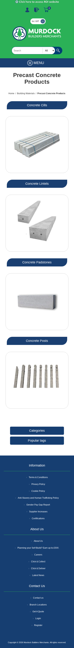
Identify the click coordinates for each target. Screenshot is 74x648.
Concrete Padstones (37, 262)
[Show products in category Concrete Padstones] (37, 301)
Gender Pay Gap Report (38, 504)
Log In (37, 10)
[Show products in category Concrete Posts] (37, 380)
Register (27, 10)
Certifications (38, 518)
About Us (38, 541)
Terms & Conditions (38, 477)
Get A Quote (38, 611)
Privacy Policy (38, 484)
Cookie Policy (38, 491)
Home (11, 93)
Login (38, 618)
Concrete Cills (37, 105)
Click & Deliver (38, 568)
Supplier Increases (38, 511)
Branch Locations (38, 604)
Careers (38, 554)
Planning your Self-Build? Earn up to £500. (38, 548)
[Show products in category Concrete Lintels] (37, 223)
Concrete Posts (37, 341)
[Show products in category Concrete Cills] (37, 144)
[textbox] (33, 50)
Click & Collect (38, 561)
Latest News (38, 575)
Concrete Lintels (37, 183)
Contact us (38, 598)
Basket (46, 10)
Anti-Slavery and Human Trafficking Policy (38, 498)
